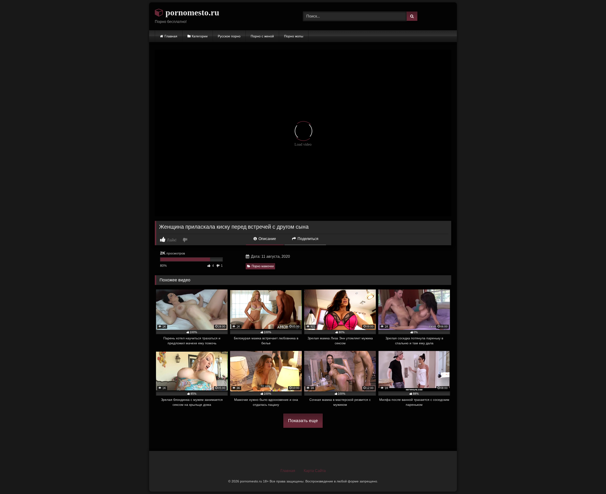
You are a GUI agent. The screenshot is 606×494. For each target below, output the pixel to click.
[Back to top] (591, 480)
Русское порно (229, 36)
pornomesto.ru (191, 12)
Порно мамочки (263, 266)
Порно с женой (262, 36)
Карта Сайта (315, 471)
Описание (267, 239)
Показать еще (303, 420)
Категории (200, 36)
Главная (171, 36)
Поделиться (307, 239)
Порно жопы (293, 36)
